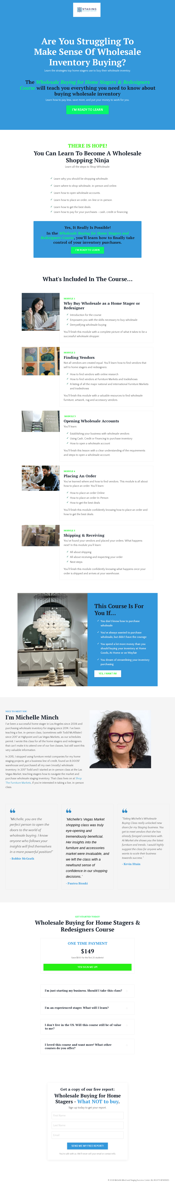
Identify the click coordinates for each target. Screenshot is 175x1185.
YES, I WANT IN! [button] (108, 673)
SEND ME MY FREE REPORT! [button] (87, 1146)
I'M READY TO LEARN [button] (87, 110)
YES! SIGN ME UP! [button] (87, 967)
